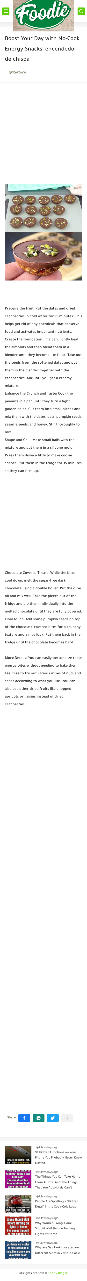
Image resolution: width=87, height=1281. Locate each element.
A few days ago (48, 1147)
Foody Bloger (58, 1273)
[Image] (18, 1155)
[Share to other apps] (67, 1118)
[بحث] (81, 11)
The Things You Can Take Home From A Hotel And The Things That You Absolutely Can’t (57, 1182)
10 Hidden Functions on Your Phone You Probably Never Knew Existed (58, 1158)
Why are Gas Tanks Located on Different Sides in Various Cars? (57, 1250)
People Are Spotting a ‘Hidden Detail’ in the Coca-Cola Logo (56, 1204)
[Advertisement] (43, 134)
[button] (24, 1118)
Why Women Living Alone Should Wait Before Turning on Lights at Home (57, 1229)
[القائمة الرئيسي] (5, 11)
